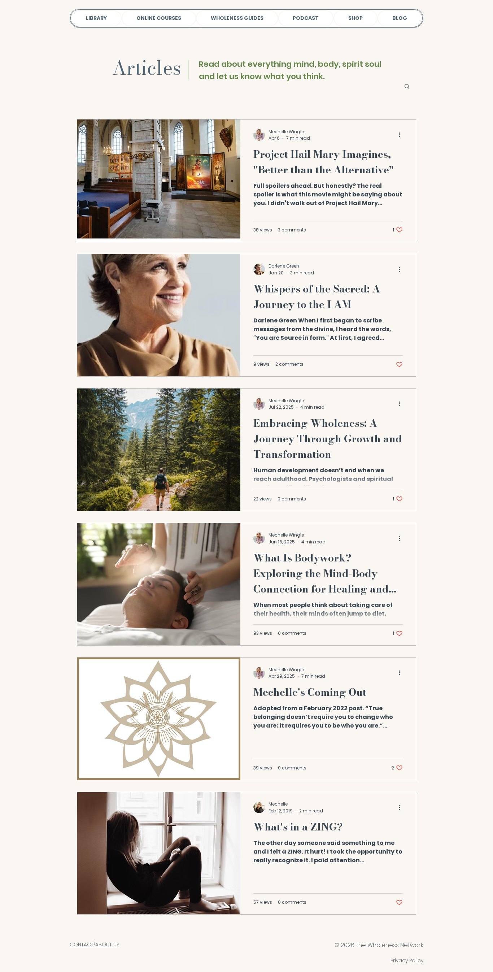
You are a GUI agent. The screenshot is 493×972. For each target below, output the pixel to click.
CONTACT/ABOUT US (94, 944)
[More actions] (401, 135)
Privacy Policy (407, 960)
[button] (406, 87)
